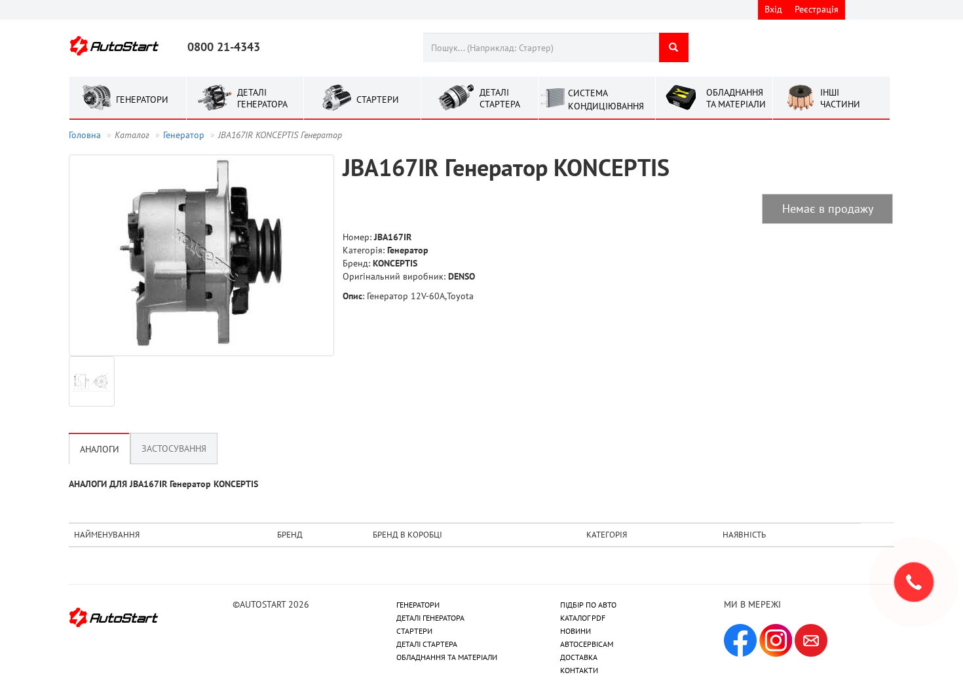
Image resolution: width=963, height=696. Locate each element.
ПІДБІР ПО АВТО (588, 605)
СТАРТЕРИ (414, 631)
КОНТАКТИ (579, 670)
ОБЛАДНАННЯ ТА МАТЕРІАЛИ (446, 657)
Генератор (183, 135)
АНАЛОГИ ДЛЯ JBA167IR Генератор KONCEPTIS (163, 484)
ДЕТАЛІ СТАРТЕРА (426, 644)
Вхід (773, 9)
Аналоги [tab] (99, 449)
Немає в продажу (827, 208)
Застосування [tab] (174, 448)
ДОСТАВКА (578, 657)
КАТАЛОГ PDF (582, 618)
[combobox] (540, 47)
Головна (85, 135)
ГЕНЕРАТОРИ (418, 605)
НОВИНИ (575, 631)
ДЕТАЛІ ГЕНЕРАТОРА (430, 618)
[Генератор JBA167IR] (201, 255)
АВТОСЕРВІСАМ (586, 644)
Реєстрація (817, 9)
